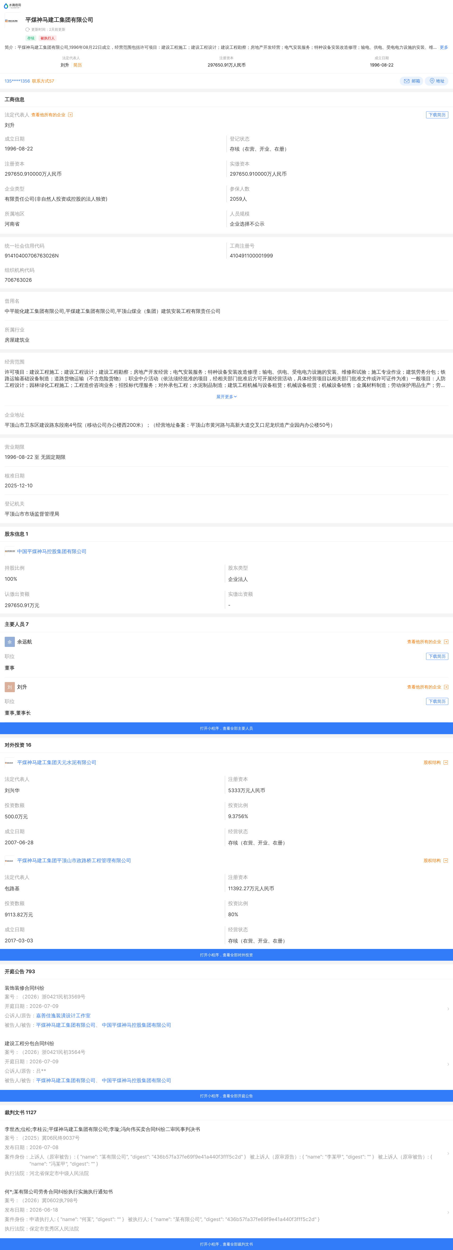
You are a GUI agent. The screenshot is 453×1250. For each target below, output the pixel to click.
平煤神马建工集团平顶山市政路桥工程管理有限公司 (74, 860)
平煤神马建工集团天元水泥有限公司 (56, 762)
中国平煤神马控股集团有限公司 (52, 551)
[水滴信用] (12, 10)
